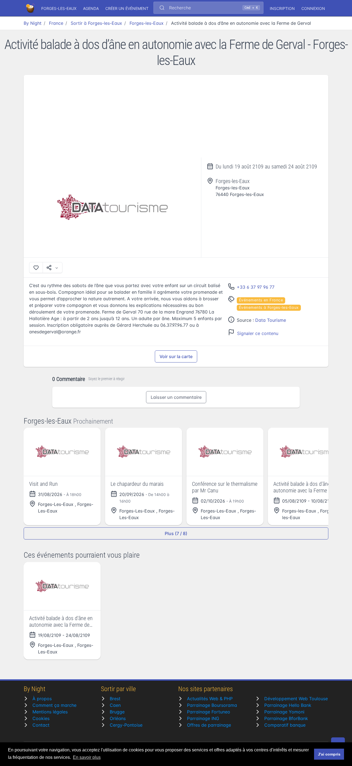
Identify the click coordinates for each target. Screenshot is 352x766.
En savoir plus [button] (87, 757)
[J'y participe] (36, 267)
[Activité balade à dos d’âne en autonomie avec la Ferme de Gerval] (112, 207)
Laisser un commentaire (176, 397)
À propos (42, 698)
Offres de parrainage (209, 725)
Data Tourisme (270, 320)
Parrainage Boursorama (212, 705)
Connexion (313, 8)
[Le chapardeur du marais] (143, 452)
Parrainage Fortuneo (208, 712)
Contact (41, 725)
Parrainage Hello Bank (287, 705)
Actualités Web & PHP (210, 698)
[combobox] (208, 8)
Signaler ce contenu (257, 333)
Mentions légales (50, 712)
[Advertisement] (176, 116)
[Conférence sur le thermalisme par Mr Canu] (224, 452)
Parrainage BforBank (286, 718)
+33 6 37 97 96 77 (255, 287)
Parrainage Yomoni (284, 712)
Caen (115, 705)
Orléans (118, 718)
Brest (115, 698)
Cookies (41, 718)
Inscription (282, 8)
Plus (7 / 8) (176, 533)
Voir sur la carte (176, 356)
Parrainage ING (203, 718)
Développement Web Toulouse (296, 698)
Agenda (91, 8)
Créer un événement (126, 8)
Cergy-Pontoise (126, 725)
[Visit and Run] (62, 452)
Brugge (117, 712)
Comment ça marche (54, 705)
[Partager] (52, 267)
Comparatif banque (285, 725)
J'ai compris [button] (329, 754)
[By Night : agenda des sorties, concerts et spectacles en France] (31, 8)
